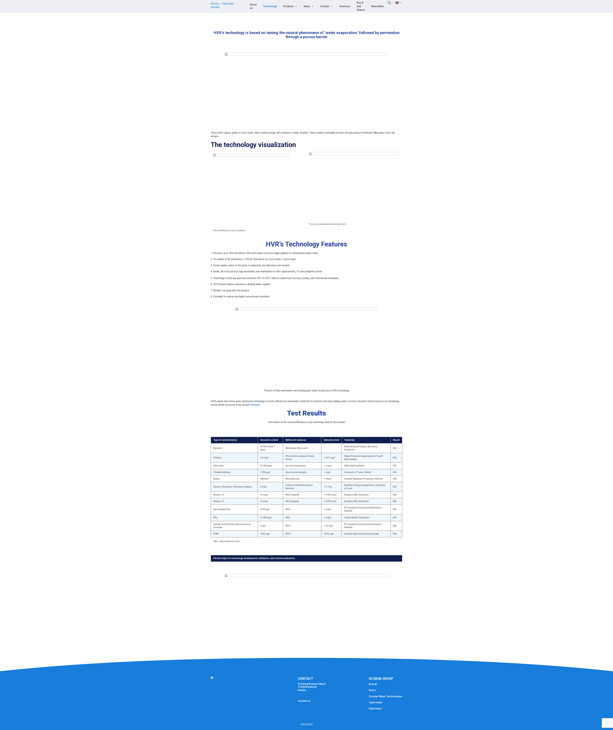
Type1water (375, 702)
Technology (270, 6)
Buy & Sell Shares (361, 6)
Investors (344, 6)
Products (288, 6)
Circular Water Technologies (385, 696)
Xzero (372, 690)
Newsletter (377, 6)
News (307, 6)
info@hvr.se (304, 701)
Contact (324, 6)
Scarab (373, 684)
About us (253, 6)
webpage (255, 404)
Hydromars (375, 708)
